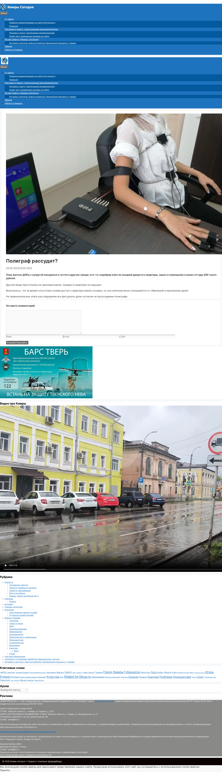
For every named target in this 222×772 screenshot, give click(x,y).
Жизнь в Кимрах (12, 618)
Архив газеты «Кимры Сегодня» (22, 39)
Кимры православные (28, 677)
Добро (160, 672)
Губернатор (132, 672)
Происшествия (16, 640)
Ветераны (51, 672)
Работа (12, 601)
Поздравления (16, 634)
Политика (13, 621)
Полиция (133, 676)
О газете (9, 19)
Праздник (153, 676)
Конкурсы (9, 610)
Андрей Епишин (22, 673)
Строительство (16, 643)
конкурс (30, 680)
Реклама (9, 599)
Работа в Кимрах (14, 50)
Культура (13, 648)
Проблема (165, 676)
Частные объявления (15, 656)
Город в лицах (16, 623)
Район (194, 677)
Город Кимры (113, 672)
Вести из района (17, 593)
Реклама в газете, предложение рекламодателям (31, 29)
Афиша (8, 46)
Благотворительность (38, 672)
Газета (79, 672)
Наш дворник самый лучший (23, 612)
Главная (99, 672)
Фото (16, 651)
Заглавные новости (18, 585)
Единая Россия (183, 672)
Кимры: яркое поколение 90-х (24, 596)
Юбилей (23, 680)
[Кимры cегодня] (17, 10)
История (9, 604)
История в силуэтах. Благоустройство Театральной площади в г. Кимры (42, 43)
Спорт (12, 654)
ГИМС (74, 672)
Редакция (13, 26)
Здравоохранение (18, 629)
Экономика (14, 645)
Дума (174, 672)
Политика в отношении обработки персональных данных (32, 659)
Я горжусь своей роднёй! (21, 615)
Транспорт (5, 680)
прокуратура (39, 680)
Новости (9, 582)
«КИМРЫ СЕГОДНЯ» (104, 701)
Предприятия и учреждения (22, 637)
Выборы (60, 672)
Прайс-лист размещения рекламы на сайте (29, 36)
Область (85, 676)
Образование (15, 632)
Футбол (16, 680)
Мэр (61, 677)
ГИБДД (68, 672)
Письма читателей (13, 607)
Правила (143, 677)
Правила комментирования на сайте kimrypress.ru (32, 22)
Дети (154, 672)
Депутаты (145, 672)
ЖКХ (11, 626)
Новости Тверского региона (22, 588)
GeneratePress (55, 761)
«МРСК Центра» (7, 672)
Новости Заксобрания (20, 590)
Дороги (167, 672)
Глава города (88, 672)
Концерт (42, 677)
